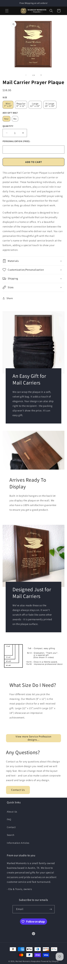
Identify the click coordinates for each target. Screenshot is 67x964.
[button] (7, 10)
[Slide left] (26, 75)
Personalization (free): (16, 141)
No (15, 118)
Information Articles (18, 842)
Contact (11, 827)
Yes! (6, 118)
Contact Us (18, 789)
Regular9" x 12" (21, 105)
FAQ (9, 819)
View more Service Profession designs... (33, 738)
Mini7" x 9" (8, 105)
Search (10, 834)
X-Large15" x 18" (50, 105)
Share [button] (10, 298)
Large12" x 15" (35, 105)
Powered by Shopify (50, 961)
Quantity (8, 126)
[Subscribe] (50, 909)
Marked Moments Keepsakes (28, 961)
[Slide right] (41, 75)
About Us (12, 811)
